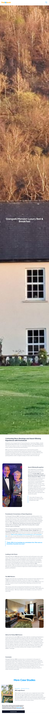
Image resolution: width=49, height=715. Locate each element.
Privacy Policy (19, 707)
